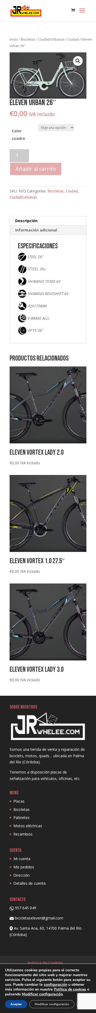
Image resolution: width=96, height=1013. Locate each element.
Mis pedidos (23, 866)
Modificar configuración (52, 1004)
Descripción (26, 220)
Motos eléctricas (27, 825)
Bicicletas (28, 39)
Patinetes (21, 817)
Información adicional (36, 230)
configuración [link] (55, 984)
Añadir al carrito (35, 168)
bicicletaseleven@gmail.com (39, 918)
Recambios (23, 834)
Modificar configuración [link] (42, 994)
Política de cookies (70, 989)
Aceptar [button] (16, 1004)
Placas (19, 801)
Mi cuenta (21, 858)
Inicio (14, 39)
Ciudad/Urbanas (51, 39)
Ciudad (73, 39)
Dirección (21, 875)
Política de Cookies (45, 962)
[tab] (48, 221)
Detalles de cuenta (29, 883)
